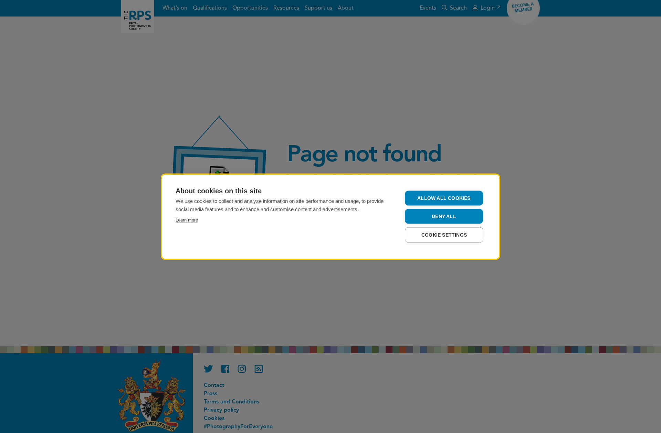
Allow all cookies (443, 198)
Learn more (187, 219)
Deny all (444, 216)
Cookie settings (444, 234)
